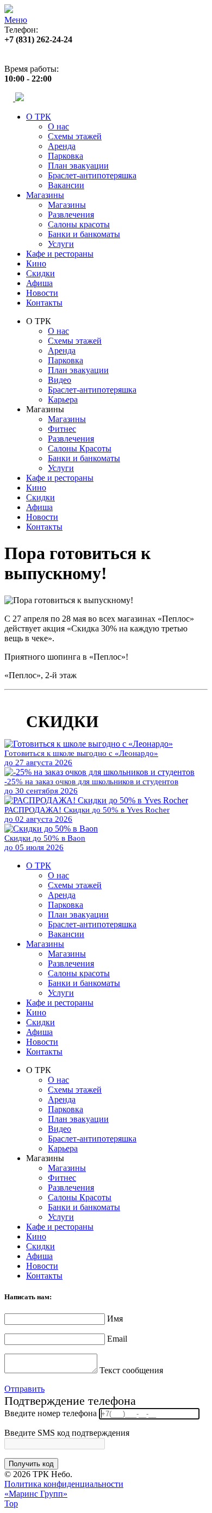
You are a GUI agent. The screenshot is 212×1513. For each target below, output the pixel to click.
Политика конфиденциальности (63, 1484)
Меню (15, 19)
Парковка (65, 155)
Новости (42, 292)
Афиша (39, 283)
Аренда (62, 146)
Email (117, 1338)
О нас (58, 126)
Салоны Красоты (79, 448)
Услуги (61, 244)
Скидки (40, 273)
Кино (36, 263)
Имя (115, 1318)
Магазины (45, 195)
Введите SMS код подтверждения (66, 1432)
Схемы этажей (75, 136)
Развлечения (71, 214)
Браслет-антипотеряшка (92, 175)
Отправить (24, 1388)
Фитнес (62, 428)
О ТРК (38, 116)
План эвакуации (78, 165)
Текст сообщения (131, 1370)
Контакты (44, 302)
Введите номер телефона (50, 1413)
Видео (59, 380)
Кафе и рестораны (59, 253)
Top (11, 1503)
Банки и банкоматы (84, 234)
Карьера (63, 399)
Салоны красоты (79, 224)
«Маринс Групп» (35, 1493)
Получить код (31, 1464)
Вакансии (66, 185)
